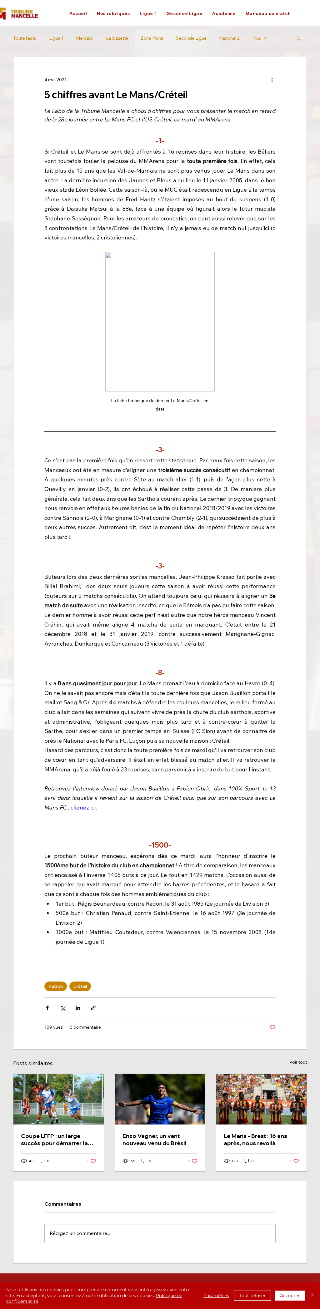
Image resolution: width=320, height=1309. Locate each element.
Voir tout (298, 1062)
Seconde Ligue (191, 38)
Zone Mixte (152, 38)
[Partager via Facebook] (47, 1008)
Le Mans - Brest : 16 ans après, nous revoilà (255, 1139)
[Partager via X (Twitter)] (63, 1008)
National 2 (229, 38)
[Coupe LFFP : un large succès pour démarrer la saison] (58, 1099)
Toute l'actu (25, 38)
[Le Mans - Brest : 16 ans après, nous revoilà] (261, 1099)
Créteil (80, 986)
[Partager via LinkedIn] (78, 1008)
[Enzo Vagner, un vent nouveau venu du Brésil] (160, 1099)
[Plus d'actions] (272, 79)
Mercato (84, 38)
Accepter (290, 1295)
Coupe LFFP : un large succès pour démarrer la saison (54, 1139)
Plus (256, 38)
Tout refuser (252, 1295)
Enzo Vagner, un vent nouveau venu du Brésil (154, 1139)
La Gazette (117, 38)
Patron (55, 986)
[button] (113, 13)
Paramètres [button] (216, 1295)
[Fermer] (312, 1295)
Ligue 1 (56, 38)
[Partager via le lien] (93, 1008)
